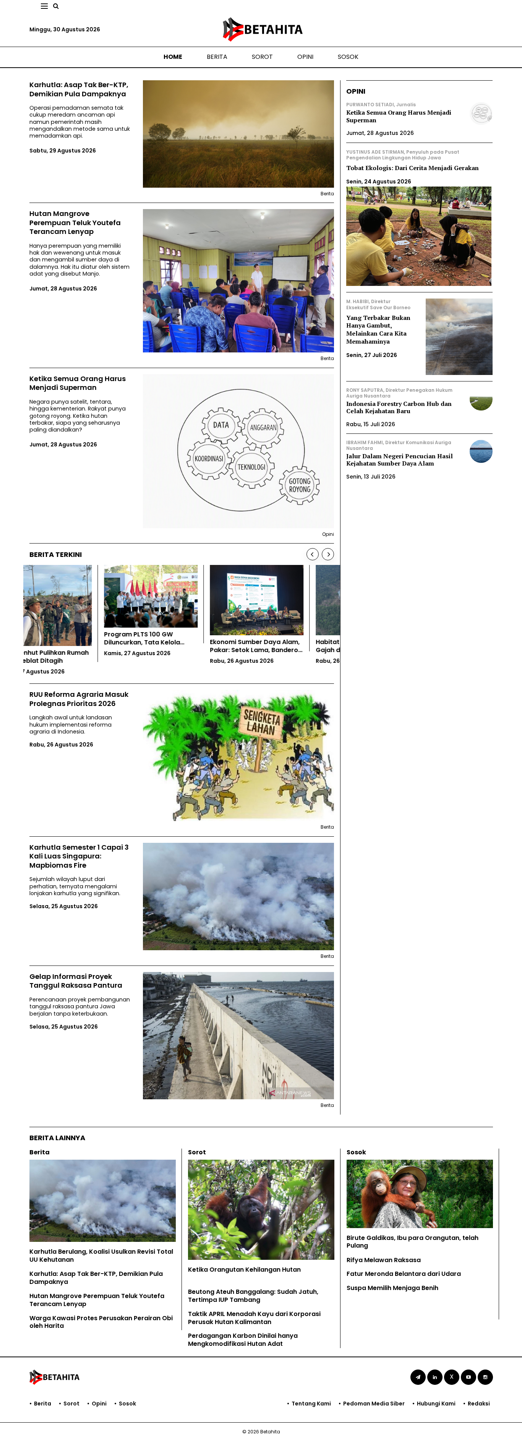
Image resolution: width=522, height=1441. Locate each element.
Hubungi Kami (436, 1403)
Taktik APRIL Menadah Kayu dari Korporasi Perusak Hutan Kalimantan (254, 1318)
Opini (305, 56)
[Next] (328, 554)
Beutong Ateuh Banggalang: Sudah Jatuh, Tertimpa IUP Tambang (253, 1295)
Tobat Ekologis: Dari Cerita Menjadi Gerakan (412, 168)
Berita (217, 56)
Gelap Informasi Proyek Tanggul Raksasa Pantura (75, 981)
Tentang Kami (311, 1403)
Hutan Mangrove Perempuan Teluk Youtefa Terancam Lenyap (75, 222)
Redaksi (479, 1403)
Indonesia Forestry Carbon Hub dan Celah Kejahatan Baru (399, 407)
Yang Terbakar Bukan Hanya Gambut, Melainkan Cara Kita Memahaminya (378, 329)
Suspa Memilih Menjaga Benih (392, 1288)
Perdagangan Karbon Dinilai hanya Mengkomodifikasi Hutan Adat (243, 1339)
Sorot (262, 56)
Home (173, 56)
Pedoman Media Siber (374, 1403)
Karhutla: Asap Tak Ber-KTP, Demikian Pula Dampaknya (78, 89)
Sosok (348, 56)
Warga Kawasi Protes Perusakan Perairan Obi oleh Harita (101, 1322)
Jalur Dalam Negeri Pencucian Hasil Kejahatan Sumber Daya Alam (399, 459)
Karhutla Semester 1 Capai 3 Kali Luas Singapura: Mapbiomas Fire (79, 856)
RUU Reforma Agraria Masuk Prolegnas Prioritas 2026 (78, 699)
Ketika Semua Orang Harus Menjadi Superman (77, 383)
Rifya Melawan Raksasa (384, 1260)
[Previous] (312, 554)
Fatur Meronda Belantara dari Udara (404, 1273)
